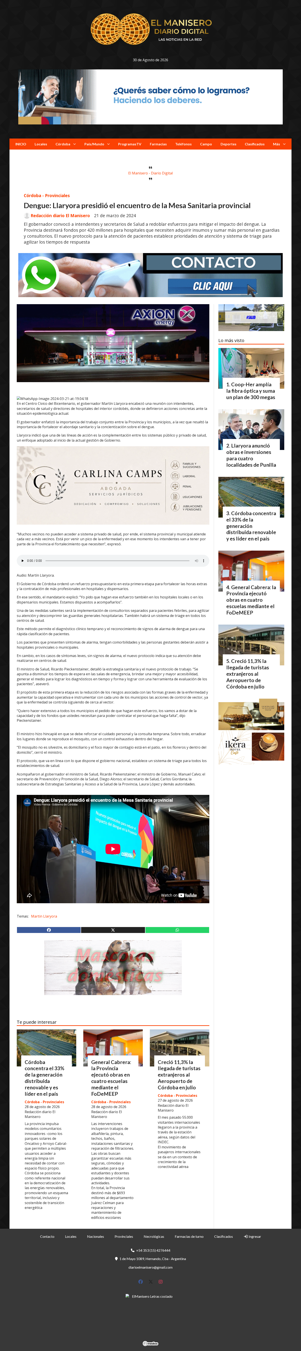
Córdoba (63, 144)
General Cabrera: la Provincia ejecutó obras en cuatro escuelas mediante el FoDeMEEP (111, 1078)
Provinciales (124, 1236)
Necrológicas (154, 1236)
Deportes (228, 144)
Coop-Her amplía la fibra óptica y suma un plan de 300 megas (250, 390)
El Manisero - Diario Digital (150, 173)
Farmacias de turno (189, 1236)
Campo (206, 144)
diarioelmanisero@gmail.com (150, 1267)
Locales (41, 144)
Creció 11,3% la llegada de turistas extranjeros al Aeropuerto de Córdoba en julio (179, 1074)
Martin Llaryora (44, 916)
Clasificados (255, 144)
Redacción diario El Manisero (60, 215)
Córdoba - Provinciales (47, 195)
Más (276, 144)
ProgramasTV (129, 144)
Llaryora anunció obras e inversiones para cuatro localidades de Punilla (251, 455)
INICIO (20, 144)
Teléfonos (183, 144)
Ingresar (254, 1236)
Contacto (47, 1236)
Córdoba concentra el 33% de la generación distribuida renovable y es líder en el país (44, 1078)
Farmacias (158, 144)
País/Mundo (94, 144)
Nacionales (95, 1236)
